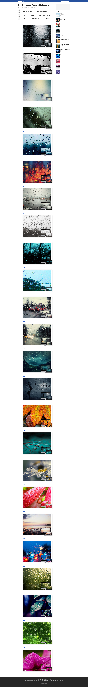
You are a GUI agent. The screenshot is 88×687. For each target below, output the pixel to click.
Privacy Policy (61, 680)
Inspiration (39, 1)
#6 (23, 159)
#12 (24, 321)
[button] (19, 10)
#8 (23, 213)
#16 (24, 430)
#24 (24, 647)
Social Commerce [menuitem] (45, 1)
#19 (24, 511)
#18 (24, 484)
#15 (24, 403)
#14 (24, 376)
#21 (24, 566)
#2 (23, 50)
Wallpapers (25, 7)
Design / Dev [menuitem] (29, 1)
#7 (23, 186)
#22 (24, 593)
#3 (23, 77)
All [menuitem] (50, 1)
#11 (24, 294)
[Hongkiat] (22, 1)
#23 (24, 620)
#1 (23, 23)
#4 (23, 104)
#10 (24, 267)
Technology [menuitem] (34, 1)
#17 (24, 457)
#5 (23, 131)
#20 (24, 538)
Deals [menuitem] (53, 1)
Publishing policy (55, 680)
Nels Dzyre (20, 7)
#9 (23, 240)
